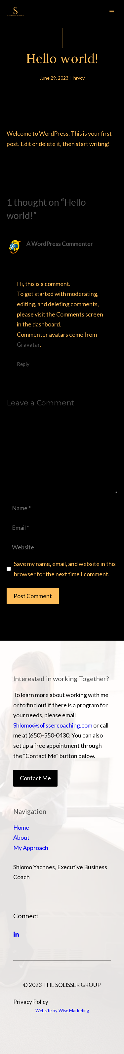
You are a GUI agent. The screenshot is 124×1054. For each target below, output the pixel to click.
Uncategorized (35, 160)
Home (21, 827)
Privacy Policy (30, 1001)
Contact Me (35, 778)
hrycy (79, 78)
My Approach (30, 847)
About (21, 837)
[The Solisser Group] (15, 11)
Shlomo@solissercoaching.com (52, 725)
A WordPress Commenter (59, 243)
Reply (23, 364)
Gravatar (28, 344)
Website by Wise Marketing (62, 1010)
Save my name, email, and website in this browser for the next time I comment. (65, 569)
